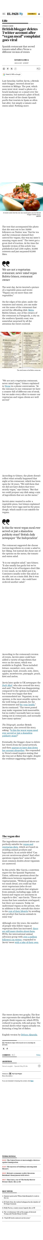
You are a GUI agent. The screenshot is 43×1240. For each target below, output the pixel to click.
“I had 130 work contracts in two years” (17, 1218)
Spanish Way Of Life (20, 1066)
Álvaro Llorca (21, 60)
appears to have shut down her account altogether (20, 749)
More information (7, 1076)
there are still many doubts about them (20, 930)
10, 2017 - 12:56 (21, 63)
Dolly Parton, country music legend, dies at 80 (19, 1208)
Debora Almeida (29, 1034)
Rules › (38, 1055)
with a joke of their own (26, 942)
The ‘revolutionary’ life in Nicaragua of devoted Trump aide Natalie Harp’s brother (20, 1213)
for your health (27, 704)
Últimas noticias (9, 1156)
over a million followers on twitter (19, 938)
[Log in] (39, 14)
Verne (8, 386)
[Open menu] (4, 14)
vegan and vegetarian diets (17, 845)
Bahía (31, 310)
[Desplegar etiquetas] (39, 1065)
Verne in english (7, 1066)
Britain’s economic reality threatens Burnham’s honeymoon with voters (18, 1174)
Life (4, 20)
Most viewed (7, 1191)
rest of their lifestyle (18, 911)
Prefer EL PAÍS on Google (13, 74)
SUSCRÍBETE (32, 14)
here (32, 1081)
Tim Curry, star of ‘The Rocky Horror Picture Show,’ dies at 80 (18, 1181)
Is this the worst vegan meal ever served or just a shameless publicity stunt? (20, 733)
